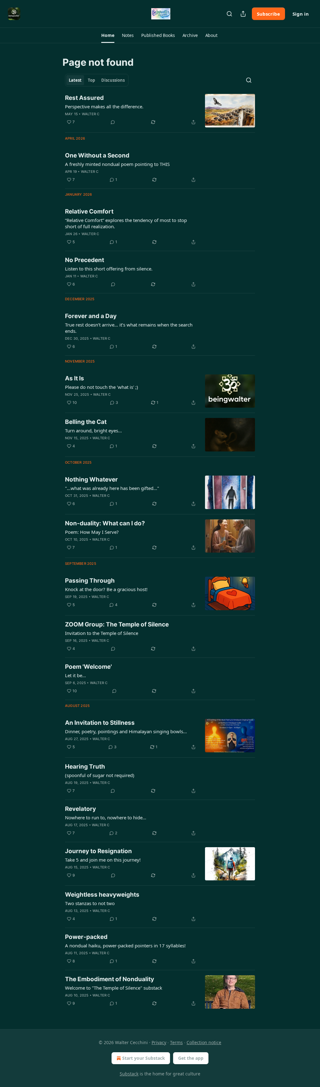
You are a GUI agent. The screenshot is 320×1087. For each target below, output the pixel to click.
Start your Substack (143, 1058)
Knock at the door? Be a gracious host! (106, 589)
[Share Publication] (243, 14)
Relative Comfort (89, 211)
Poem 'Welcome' (88, 666)
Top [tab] (91, 80)
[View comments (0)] (113, 122)
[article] (160, 110)
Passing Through (90, 580)
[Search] (229, 14)
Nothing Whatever (91, 479)
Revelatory (80, 808)
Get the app (190, 1058)
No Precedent (84, 260)
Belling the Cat (86, 421)
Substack (129, 1074)
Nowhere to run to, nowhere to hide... (105, 817)
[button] (108, 35)
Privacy (159, 1042)
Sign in (300, 14)
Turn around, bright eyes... (93, 430)
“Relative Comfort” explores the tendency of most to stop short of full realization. (126, 223)
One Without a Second (97, 155)
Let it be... (75, 675)
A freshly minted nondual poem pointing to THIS (117, 164)
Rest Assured (84, 97)
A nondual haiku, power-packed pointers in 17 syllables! (125, 945)
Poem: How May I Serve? (92, 532)
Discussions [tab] (113, 80)
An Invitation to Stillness (100, 722)
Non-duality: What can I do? (105, 523)
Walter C (91, 114)
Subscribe (268, 14)
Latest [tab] (75, 80)
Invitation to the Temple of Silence (101, 633)
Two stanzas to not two (90, 903)
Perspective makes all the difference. (104, 106)
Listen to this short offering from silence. (108, 268)
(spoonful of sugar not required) (99, 775)
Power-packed (86, 936)
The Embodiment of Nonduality (109, 979)
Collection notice (204, 1042)
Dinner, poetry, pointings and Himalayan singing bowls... (126, 731)
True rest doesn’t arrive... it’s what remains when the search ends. (128, 328)
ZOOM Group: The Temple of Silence (117, 624)
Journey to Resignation (98, 851)
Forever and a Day (91, 316)
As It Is (74, 378)
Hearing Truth (85, 766)
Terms (176, 1042)
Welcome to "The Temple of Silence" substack (113, 988)
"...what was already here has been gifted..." (112, 488)
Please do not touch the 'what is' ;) (101, 387)
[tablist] (96, 80)
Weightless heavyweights (102, 894)
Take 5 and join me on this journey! (103, 860)
